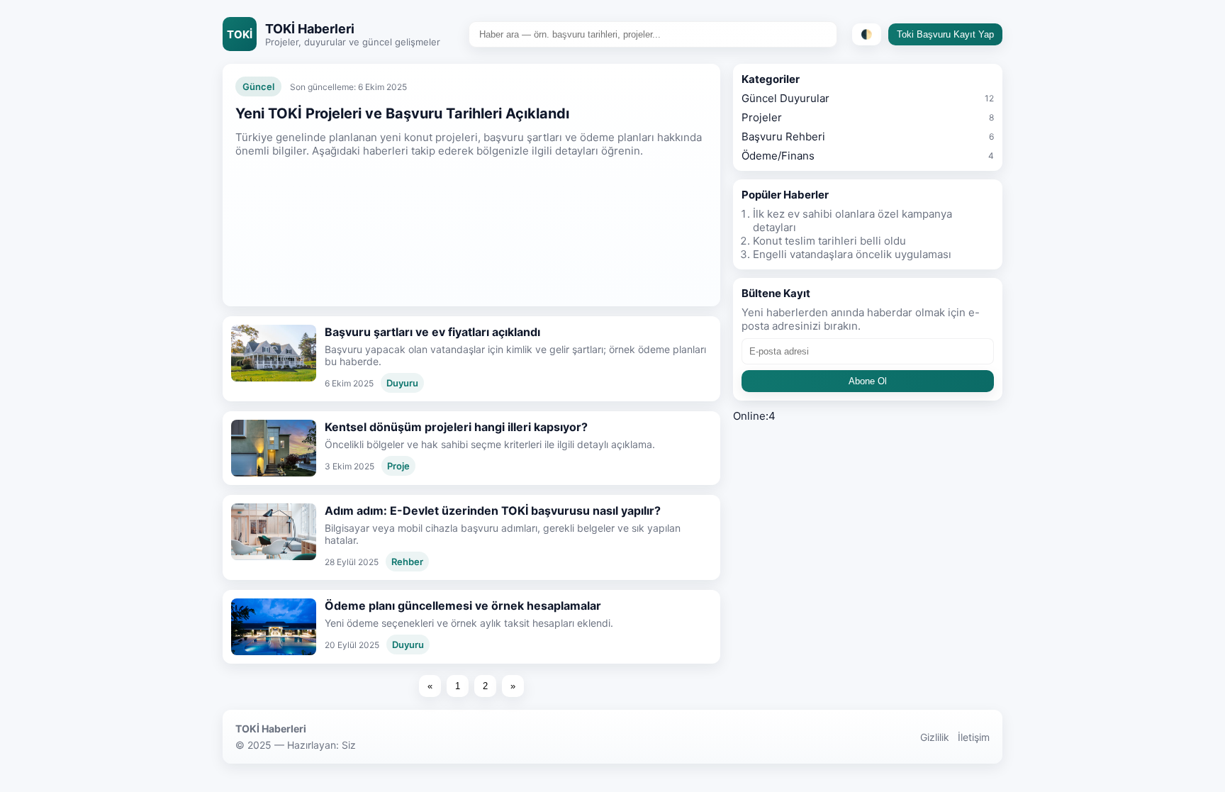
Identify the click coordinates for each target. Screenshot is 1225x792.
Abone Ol (868, 381)
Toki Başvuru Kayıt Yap (945, 34)
